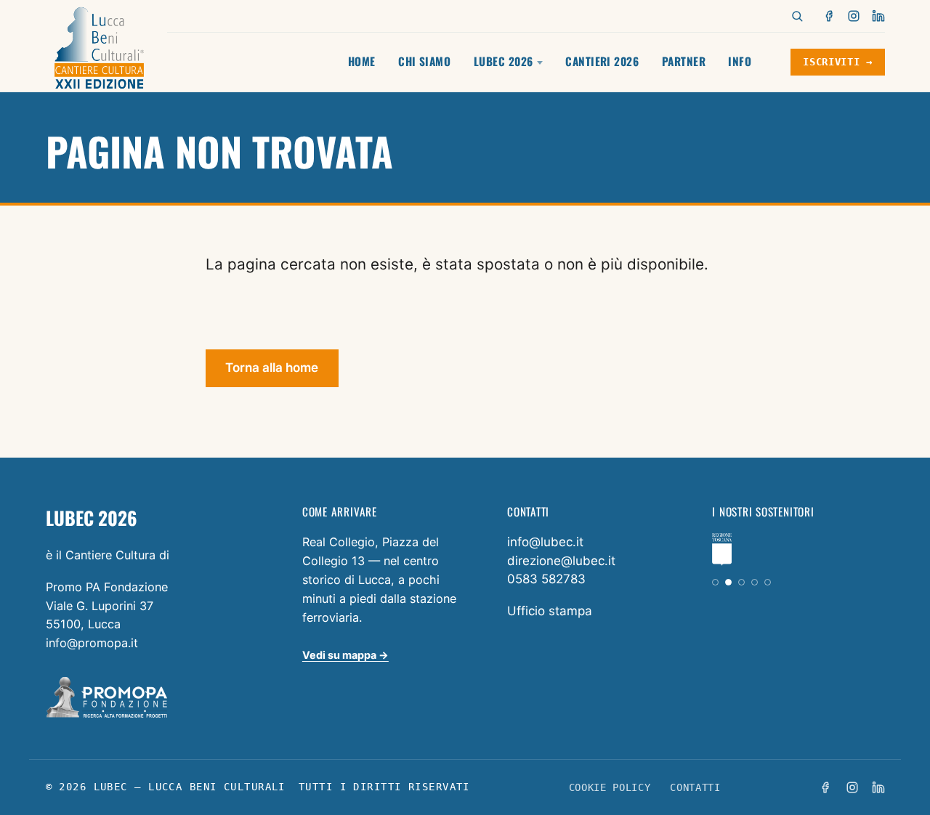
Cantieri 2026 (602, 61)
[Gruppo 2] (728, 582)
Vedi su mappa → (345, 655)
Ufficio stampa (549, 611)
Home (362, 61)
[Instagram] (853, 16)
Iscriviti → (837, 62)
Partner (683, 61)
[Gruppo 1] (715, 582)
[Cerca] (797, 16)
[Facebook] (829, 16)
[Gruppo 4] (754, 582)
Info (739, 61)
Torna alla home (271, 367)
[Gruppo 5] (767, 582)
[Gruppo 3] (741, 582)
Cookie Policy (610, 787)
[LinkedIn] (878, 16)
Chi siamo (424, 61)
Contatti (695, 787)
